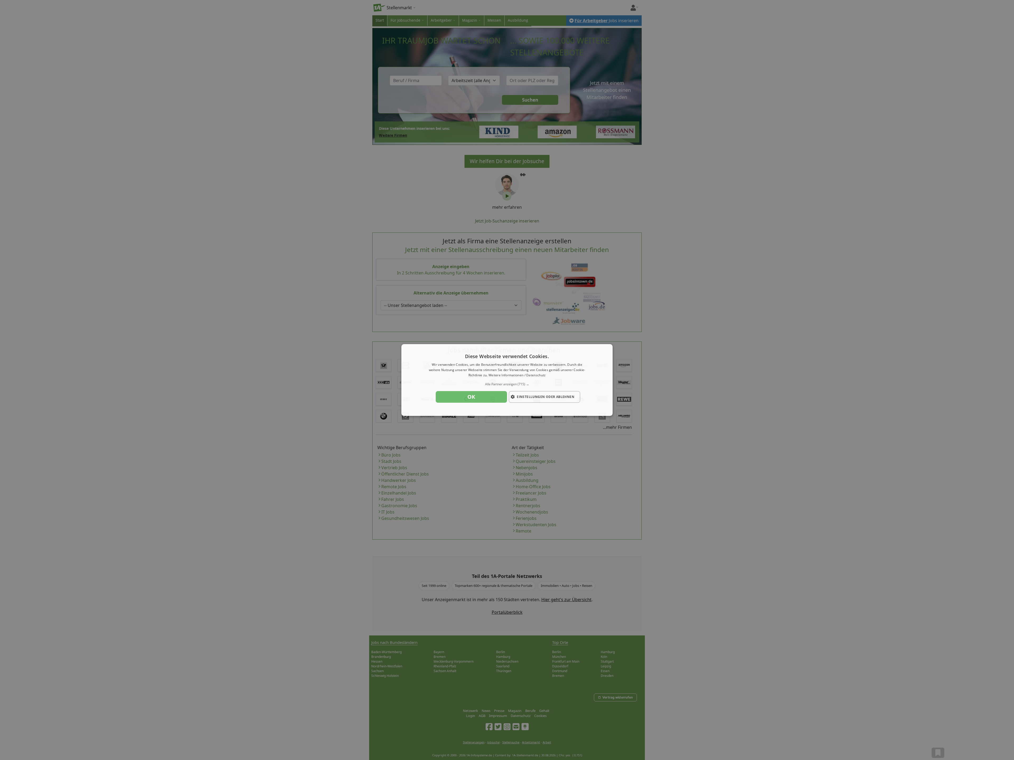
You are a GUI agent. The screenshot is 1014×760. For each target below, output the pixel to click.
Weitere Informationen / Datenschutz (517, 375)
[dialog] (507, 380)
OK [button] (471, 396)
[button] (507, 384)
